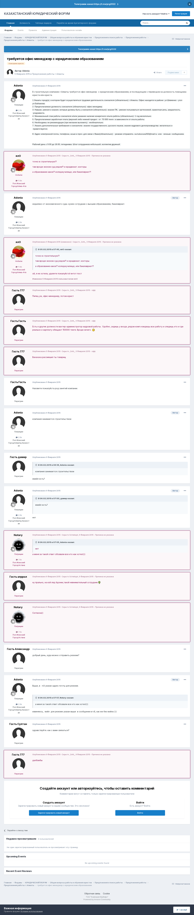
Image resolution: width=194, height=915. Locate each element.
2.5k (20, 110)
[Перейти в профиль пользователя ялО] (18, 165)
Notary (18, 535)
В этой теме (175, 23)
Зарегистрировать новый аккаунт (54, 813)
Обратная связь (92, 893)
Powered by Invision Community (97, 899)
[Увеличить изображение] (93, 330)
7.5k (20, 559)
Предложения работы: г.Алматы (48, 74)
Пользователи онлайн (71, 30)
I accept (182, 909)
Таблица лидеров (43, 23)
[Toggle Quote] (36, 249)
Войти (140, 813)
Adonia (26, 71)
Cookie (106, 893)
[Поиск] (187, 23)
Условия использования (31, 911)
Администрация (49, 30)
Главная (10, 23)
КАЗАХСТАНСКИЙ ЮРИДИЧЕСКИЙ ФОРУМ (37, 13)
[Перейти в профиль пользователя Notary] (18, 545)
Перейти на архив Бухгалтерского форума (76, 23)
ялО (18, 155)
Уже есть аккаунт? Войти (155, 14)
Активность (25, 23)
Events (21, 30)
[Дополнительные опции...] (185, 85)
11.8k (19, 180)
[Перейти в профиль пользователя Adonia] (10, 72)
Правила (33, 30)
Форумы (8, 30)
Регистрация (181, 13)
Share (158, 72)
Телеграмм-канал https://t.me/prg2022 (94, 4)
